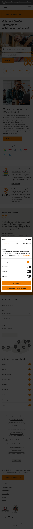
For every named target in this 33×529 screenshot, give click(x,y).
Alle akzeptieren (16, 283)
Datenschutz (26, 255)
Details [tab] (16, 243)
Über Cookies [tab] (27, 243)
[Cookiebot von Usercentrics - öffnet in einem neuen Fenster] (24, 239)
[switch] (29, 267)
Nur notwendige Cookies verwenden (16, 288)
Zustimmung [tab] (6, 243)
